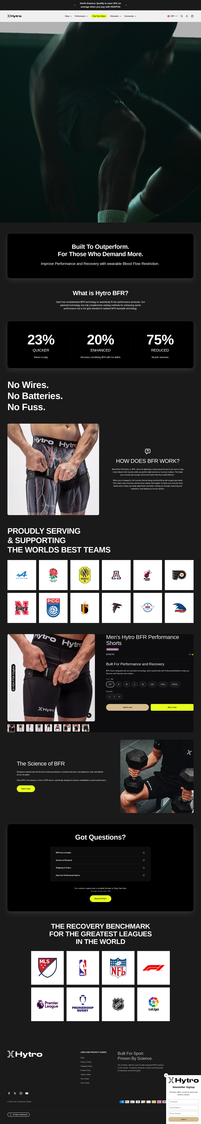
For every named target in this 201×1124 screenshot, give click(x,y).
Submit (183, 1119)
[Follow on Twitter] (15, 1093)
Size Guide (85, 1079)
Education (114, 16)
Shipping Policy (86, 1066)
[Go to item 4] (39, 728)
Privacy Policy (86, 1062)
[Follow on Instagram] (20, 1093)
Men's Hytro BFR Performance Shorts (142, 640)
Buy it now (172, 707)
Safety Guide (85, 1074)
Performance (80, 16)
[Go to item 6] (57, 728)
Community (129, 16)
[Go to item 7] (67, 728)
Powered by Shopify (24, 1102)
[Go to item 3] (30, 728)
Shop (67, 16)
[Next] (126, 5)
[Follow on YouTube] (26, 1093)
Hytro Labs (25, 789)
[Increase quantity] (119, 696)
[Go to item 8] (76, 728)
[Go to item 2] (20, 728)
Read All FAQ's (100, 899)
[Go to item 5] (48, 728)
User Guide (85, 1083)
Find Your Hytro (99, 16)
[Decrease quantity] (109, 696)
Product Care (86, 1070)
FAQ (82, 1058)
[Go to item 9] (85, 728)
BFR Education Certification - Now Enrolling (100, 5)
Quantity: (109, 691)
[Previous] (74, 5)
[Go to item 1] (11, 728)
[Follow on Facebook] (9, 1093)
